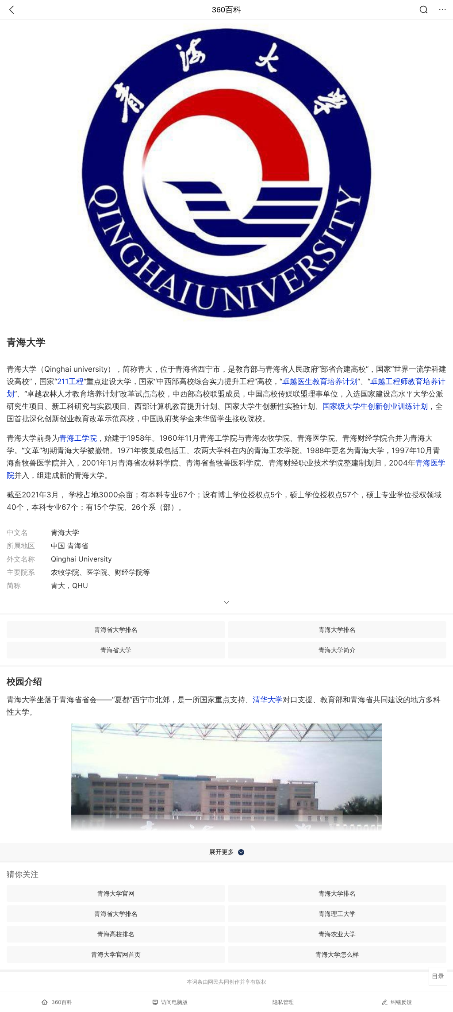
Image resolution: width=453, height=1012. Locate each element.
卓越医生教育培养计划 (319, 381)
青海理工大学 (337, 913)
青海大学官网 (115, 893)
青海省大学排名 (116, 629)
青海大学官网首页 (116, 954)
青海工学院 (78, 438)
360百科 (226, 9)
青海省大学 (115, 650)
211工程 (70, 381)
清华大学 (268, 699)
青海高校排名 (115, 934)
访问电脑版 (174, 1002)
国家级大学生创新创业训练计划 (375, 406)
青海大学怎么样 (337, 954)
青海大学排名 (337, 629)
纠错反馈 (401, 1002)
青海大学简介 (337, 650)
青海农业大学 (337, 934)
